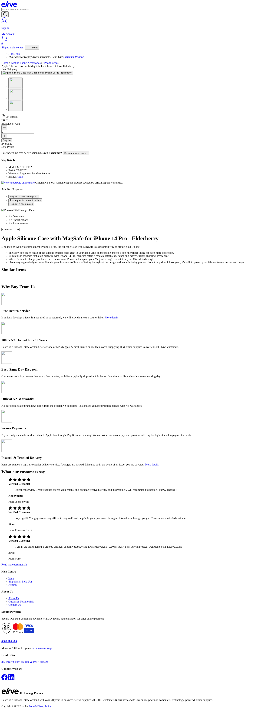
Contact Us (14, 604)
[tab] (132, 216)
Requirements (20, 223)
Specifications (20, 219)
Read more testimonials (14, 564)
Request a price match (21, 204)
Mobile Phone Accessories (26, 62)
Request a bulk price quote (23, 196)
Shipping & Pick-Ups (20, 581)
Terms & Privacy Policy (40, 706)
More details (111, 317)
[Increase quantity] (4, 136)
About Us (13, 598)
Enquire (7, 140)
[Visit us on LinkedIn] (12, 679)
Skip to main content (12, 47)
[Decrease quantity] (4, 127)
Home (4, 62)
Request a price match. (76, 153)
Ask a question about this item (25, 200)
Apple (19, 176)
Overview (18, 216)
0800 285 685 (9, 641)
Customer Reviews (73, 56)
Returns (12, 584)
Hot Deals (14, 53)
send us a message (42, 648)
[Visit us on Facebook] (4, 679)
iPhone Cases (51, 62)
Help (11, 578)
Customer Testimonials (21, 601)
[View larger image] (37, 73)
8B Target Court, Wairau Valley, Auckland (24, 661)
